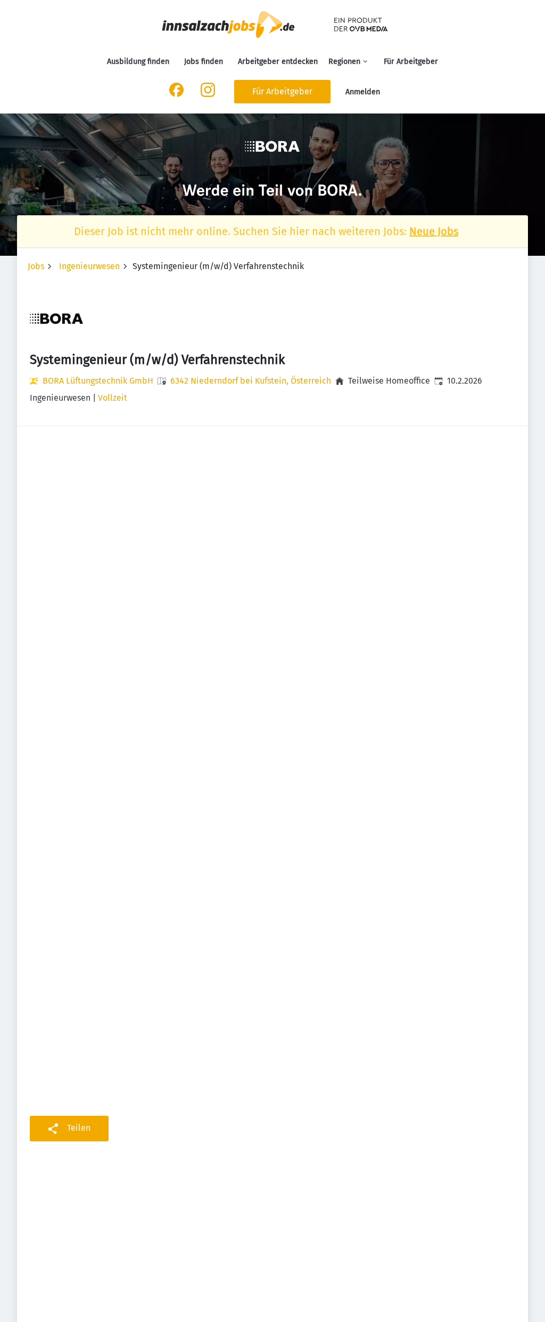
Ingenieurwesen (89, 266)
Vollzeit (112, 398)
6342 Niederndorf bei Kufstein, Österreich (250, 381)
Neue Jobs (433, 231)
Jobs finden (203, 61)
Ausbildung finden (138, 61)
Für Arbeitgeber (411, 61)
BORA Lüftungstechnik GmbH (98, 381)
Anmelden (362, 91)
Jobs (36, 266)
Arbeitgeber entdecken (278, 61)
